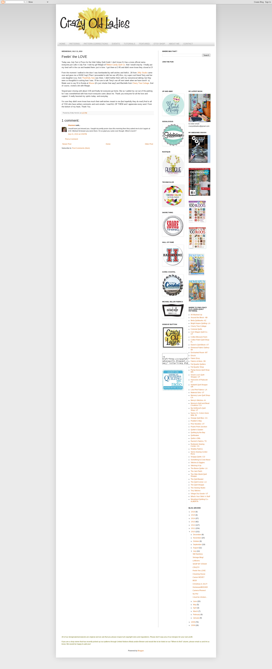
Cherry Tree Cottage (140, 83)
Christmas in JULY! (200, 584)
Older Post (149, 144)
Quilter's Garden (197, 430)
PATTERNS (74, 44)
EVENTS (116, 44)
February (196, 615)
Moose (91, 83)
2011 (193, 528)
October (196, 541)
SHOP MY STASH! (200, 564)
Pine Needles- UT (197, 424)
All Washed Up (196, 315)
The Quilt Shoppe (197, 485)
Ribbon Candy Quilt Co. (116, 65)
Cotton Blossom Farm (199, 337)
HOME (62, 44)
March (195, 611)
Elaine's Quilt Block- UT (200, 345)
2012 (193, 525)
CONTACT (188, 44)
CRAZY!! (196, 567)
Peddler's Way (196, 421)
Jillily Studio (142, 73)
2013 (193, 522)
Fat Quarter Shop (197, 367)
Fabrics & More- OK (198, 361)
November (197, 538)
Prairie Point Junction (199, 427)
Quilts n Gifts (195, 438)
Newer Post (66, 144)
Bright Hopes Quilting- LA (200, 323)
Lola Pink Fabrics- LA (199, 390)
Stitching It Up (196, 466)
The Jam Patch (196, 471)
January (196, 618)
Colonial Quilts (196, 329)
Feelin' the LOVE (199, 571)
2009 (193, 622)
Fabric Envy (195, 358)
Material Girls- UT (197, 393)
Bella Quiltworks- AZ (198, 321)
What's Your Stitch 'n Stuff (200, 496)
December (197, 535)
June (195, 601)
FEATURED (144, 44)
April (195, 608)
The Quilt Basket (197, 479)
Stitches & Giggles (198, 463)
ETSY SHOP (159, 44)
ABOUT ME (174, 44)
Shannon (71, 125)
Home (108, 144)
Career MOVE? (198, 577)
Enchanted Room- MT (199, 353)
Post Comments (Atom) (81, 148)
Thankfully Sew (88, 78)
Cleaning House (199, 574)
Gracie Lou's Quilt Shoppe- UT (197, 376)
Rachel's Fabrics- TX (199, 441)
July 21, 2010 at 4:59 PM (77, 134)
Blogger (141, 651)
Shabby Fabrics (197, 449)
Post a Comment (71, 139)
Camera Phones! (199, 590)
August (196, 548)
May (195, 605)
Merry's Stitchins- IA (198, 400)
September (197, 545)
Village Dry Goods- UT (199, 494)
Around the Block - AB (199, 318)
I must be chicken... (200, 597)
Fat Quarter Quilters (198, 364)
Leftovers (196, 561)
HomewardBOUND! (200, 587)
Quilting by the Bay (198, 433)
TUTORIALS (129, 44)
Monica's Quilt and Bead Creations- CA (200, 404)
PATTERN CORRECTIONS (96, 44)
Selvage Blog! (198, 557)
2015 (193, 515)
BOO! (195, 581)
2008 (193, 625)
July (195, 551)
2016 (193, 512)
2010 (193, 532)
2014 (193, 518)
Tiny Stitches (195, 491)
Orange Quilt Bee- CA (199, 418)
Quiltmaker (195, 435)
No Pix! (195, 594)
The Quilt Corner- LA (199, 482)
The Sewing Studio (198, 488)
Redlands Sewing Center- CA (197, 445)
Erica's (193, 356)
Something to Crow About (200, 460)
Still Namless (198, 554)
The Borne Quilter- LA (199, 468)
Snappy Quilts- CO (198, 457)
